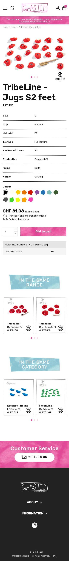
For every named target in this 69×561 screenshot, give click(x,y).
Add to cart (43, 231)
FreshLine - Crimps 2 (46, 407)
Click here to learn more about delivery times (40, 20)
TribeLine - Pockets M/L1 (47, 325)
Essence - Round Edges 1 (17, 407)
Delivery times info (19, 219)
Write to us (37, 457)
